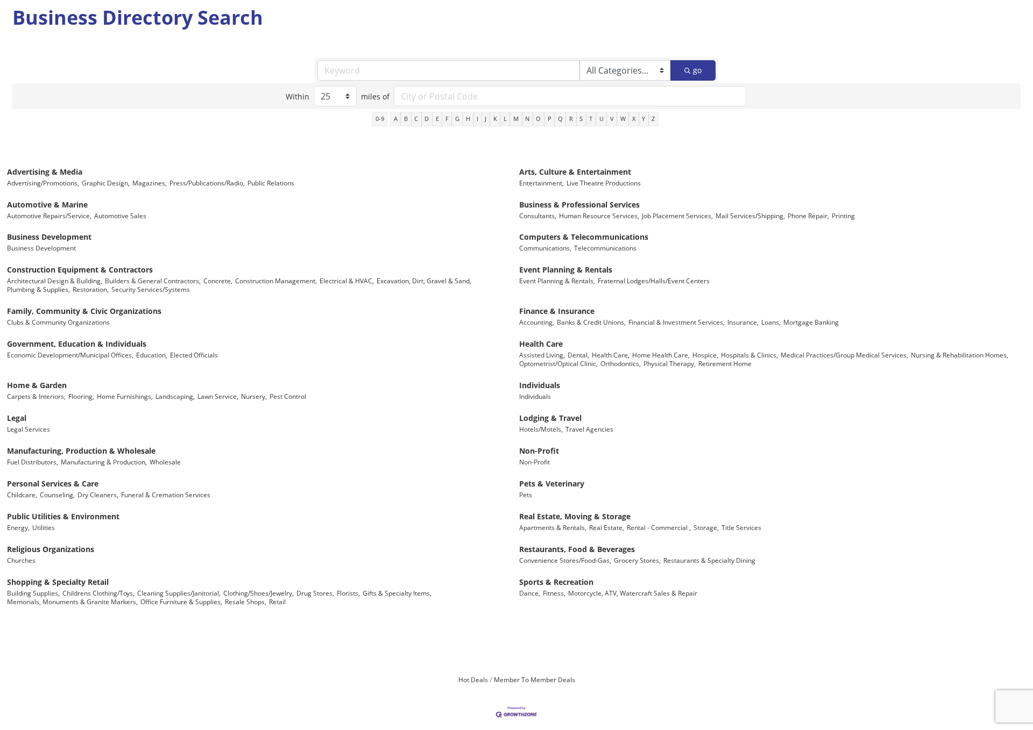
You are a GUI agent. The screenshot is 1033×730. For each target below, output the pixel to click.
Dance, (529, 593)
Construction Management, (276, 280)
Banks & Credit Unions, (591, 322)
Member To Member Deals (534, 679)
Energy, (18, 527)
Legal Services (28, 429)
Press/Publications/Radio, (207, 182)
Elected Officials (194, 354)
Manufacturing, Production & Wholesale (81, 451)
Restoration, (91, 289)
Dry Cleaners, (97, 494)
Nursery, (254, 396)
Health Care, (610, 354)
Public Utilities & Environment (63, 516)
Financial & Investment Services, (676, 322)
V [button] (612, 118)
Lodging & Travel (550, 418)
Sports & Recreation (556, 582)
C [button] (416, 118)
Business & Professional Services (579, 204)
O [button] (538, 118)
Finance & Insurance (557, 311)
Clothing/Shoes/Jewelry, (258, 593)
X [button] (633, 118)
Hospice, (705, 354)
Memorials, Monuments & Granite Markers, (72, 601)
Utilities (43, 527)
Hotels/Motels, (541, 429)
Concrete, (217, 280)
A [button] (396, 118)
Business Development (49, 237)
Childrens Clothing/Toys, (98, 593)
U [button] (601, 118)
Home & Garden (37, 385)
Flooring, (81, 396)
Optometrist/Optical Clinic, (558, 363)
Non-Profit (539, 451)
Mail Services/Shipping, (750, 215)
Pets (525, 494)
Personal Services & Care (52, 483)
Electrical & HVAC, (347, 280)
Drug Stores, (315, 593)
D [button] (426, 118)
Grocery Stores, (637, 560)
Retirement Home (725, 363)
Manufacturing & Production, (104, 461)
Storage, (706, 527)
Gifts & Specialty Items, (397, 593)
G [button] (457, 118)
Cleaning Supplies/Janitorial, (179, 593)
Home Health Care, (661, 354)
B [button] (406, 118)
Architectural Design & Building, (54, 280)
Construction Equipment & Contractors (80, 269)
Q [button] (560, 118)
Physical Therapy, (669, 363)
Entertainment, (541, 182)
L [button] (505, 118)
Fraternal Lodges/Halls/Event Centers (654, 280)
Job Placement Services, (677, 215)
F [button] (447, 118)
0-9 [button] (380, 118)
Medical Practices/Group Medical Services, (844, 354)
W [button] (623, 118)
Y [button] (643, 118)
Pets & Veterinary (551, 483)
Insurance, (743, 322)
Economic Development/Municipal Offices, (70, 354)
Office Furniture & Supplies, (181, 601)
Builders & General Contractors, (153, 280)
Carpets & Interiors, (36, 396)
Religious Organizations (50, 549)
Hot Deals (473, 679)
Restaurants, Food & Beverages (577, 549)
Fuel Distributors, (32, 461)
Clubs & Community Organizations (58, 322)
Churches (21, 560)
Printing (843, 215)
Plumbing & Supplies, (38, 289)
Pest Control (288, 396)
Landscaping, (175, 396)
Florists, (348, 593)
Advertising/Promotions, (43, 182)
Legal (16, 418)
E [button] (437, 118)
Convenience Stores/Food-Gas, (565, 560)
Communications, (545, 248)
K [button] (495, 118)
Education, (151, 354)
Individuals (539, 385)
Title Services (741, 527)
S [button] (581, 118)
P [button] (549, 118)
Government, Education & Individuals (76, 344)
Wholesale (165, 461)
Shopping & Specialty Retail (58, 582)
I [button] (477, 118)
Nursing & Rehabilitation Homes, (959, 354)
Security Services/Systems (150, 289)
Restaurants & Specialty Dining (709, 560)
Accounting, (536, 322)
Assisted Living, (542, 354)
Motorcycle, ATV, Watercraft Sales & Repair (632, 593)
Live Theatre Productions (604, 182)
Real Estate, (606, 527)
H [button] (468, 118)
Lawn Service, (217, 396)
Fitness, (554, 593)
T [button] (590, 118)
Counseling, (57, 494)
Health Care (541, 344)
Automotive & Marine (47, 204)
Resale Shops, (245, 601)
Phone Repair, (808, 215)
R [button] (571, 118)
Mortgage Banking (811, 322)
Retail (277, 601)
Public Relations (270, 182)
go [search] (697, 70)
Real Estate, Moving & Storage (575, 516)
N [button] (527, 118)
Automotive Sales (120, 215)
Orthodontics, (620, 363)
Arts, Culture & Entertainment (575, 172)
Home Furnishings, (125, 396)
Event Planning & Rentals (565, 269)
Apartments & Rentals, (552, 527)
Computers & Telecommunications (583, 237)
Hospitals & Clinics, (749, 354)
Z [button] (653, 118)
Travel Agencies (589, 429)
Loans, (771, 322)
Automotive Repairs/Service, (49, 215)
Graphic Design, (106, 182)
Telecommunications (605, 248)
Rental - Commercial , (659, 527)
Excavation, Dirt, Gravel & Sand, (424, 280)
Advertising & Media (44, 172)
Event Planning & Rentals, (557, 280)
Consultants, (537, 215)
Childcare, (22, 494)
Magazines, (149, 182)
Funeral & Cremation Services (165, 494)
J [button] (485, 118)
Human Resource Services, (599, 215)
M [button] (516, 118)
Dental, (578, 354)
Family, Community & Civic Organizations (84, 311)
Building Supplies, (33, 593)
